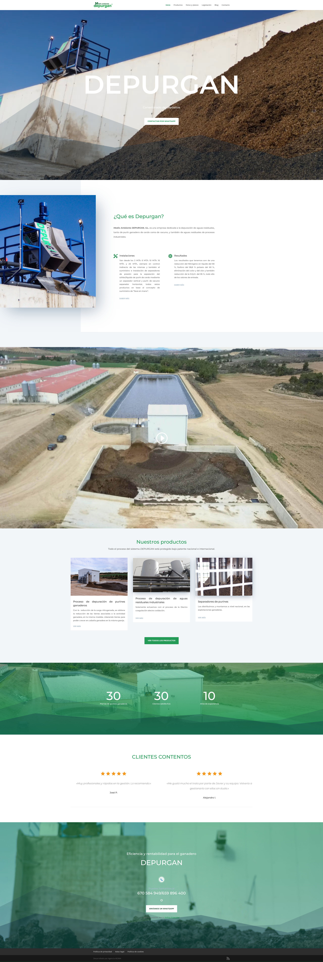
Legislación (206, 5)
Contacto (226, 5)
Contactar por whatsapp (161, 121)
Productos (178, 5)
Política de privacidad (102, 951)
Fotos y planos (192, 5)
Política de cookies (136, 951)
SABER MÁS (124, 298)
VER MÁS (77, 626)
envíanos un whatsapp (161, 909)
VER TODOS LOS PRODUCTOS (161, 640)
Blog (216, 5)
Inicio (168, 5)
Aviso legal (119, 951)
